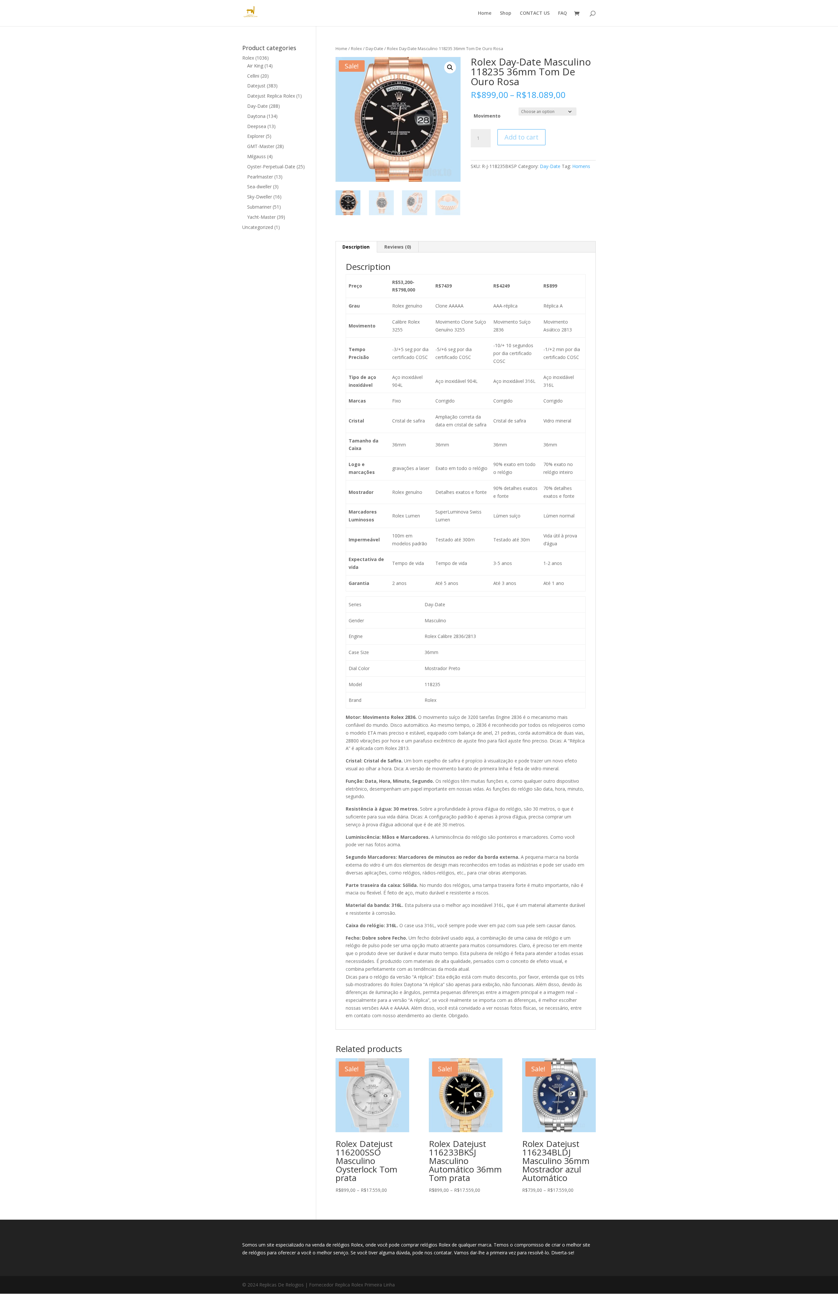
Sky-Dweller (259, 197)
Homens (581, 166)
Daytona (256, 116)
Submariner (259, 207)
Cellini (253, 76)
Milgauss (256, 156)
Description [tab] (356, 247)
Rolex (356, 48)
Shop (505, 13)
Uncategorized (257, 227)
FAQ (562, 13)
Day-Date (374, 48)
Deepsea (256, 126)
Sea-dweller (259, 186)
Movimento (487, 116)
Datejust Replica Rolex (271, 96)
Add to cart (521, 137)
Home (484, 13)
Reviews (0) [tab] (397, 247)
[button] (450, 67)
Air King (255, 66)
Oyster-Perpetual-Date (271, 166)
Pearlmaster (260, 177)
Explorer (255, 136)
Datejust (256, 86)
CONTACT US (535, 13)
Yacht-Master (261, 217)
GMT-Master (260, 146)
